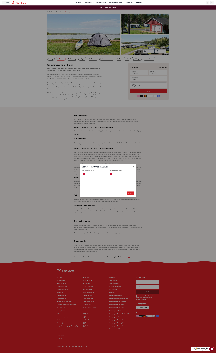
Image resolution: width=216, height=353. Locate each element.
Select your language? (115, 170)
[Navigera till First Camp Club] (207, 2)
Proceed (130, 193)
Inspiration (139, 2)
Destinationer (77, 2)
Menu (7, 2)
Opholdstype (88, 2)
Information (129, 2)
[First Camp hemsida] (18, 2)
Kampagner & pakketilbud (115, 2)
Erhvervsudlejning (101, 2)
